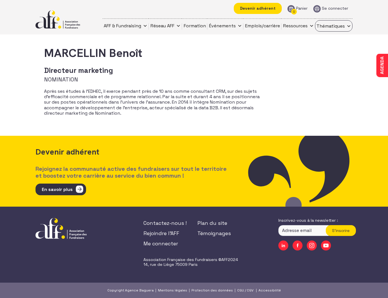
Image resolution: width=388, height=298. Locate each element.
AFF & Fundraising (122, 26)
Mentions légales (172, 290)
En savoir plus (57, 189)
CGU (240, 290)
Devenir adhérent (258, 8)
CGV (250, 290)
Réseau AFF (162, 26)
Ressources (295, 26)
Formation (195, 26)
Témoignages (214, 233)
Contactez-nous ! (165, 223)
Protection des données (212, 290)
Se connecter (335, 8)
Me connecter (160, 243)
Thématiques (330, 26)
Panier (302, 8)
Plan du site (212, 223)
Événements (222, 26)
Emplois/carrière (262, 26)
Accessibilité (269, 290)
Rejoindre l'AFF (161, 233)
